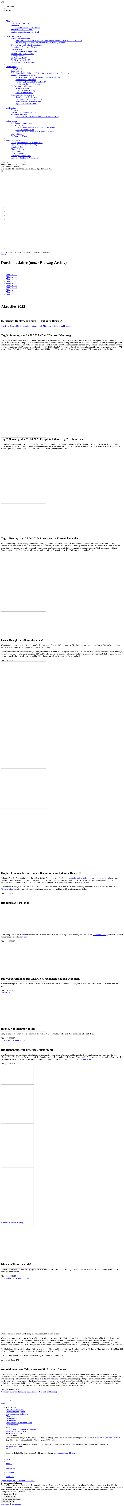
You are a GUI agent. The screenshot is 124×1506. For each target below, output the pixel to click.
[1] (2, 1400)
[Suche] (25, 162)
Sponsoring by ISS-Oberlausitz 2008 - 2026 (18, 1481)
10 (10, 1400)
